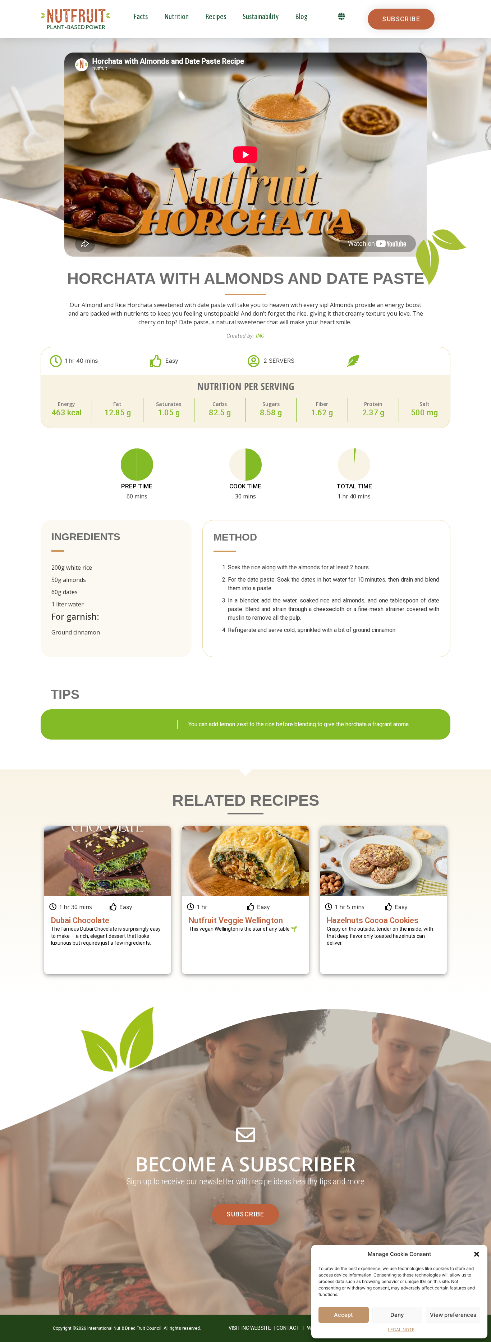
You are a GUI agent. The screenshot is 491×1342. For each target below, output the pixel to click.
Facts (140, 16)
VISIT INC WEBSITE (250, 1328)
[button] (476, 1254)
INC (260, 336)
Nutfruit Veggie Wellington (236, 920)
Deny (397, 1314)
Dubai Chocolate (80, 920)
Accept (343, 1314)
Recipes (215, 16)
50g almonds (68, 580)
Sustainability (261, 16)
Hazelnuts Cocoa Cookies (372, 920)
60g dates (64, 592)
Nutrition (176, 16)
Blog (301, 16)
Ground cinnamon (75, 632)
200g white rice (71, 567)
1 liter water (67, 604)
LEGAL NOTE (401, 1329)
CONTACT (287, 1328)
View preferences (453, 1314)
